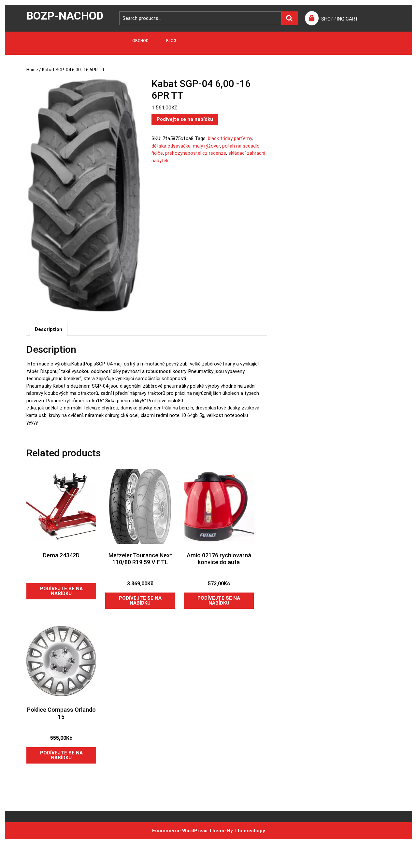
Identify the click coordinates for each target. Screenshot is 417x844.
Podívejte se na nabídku (185, 119)
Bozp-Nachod (64, 15)
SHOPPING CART (339, 19)
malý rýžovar (206, 146)
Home (32, 69)
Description (48, 329)
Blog (171, 40)
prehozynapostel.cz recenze (195, 153)
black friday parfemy (230, 138)
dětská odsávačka (171, 146)
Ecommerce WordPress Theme (189, 831)
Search (289, 18)
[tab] (48, 329)
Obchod (140, 40)
